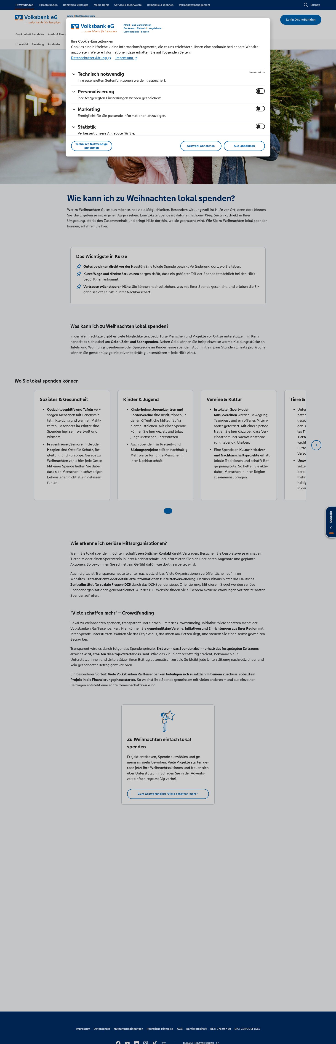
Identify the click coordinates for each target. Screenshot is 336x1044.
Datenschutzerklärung (89, 58)
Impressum (124, 58)
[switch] (260, 91)
